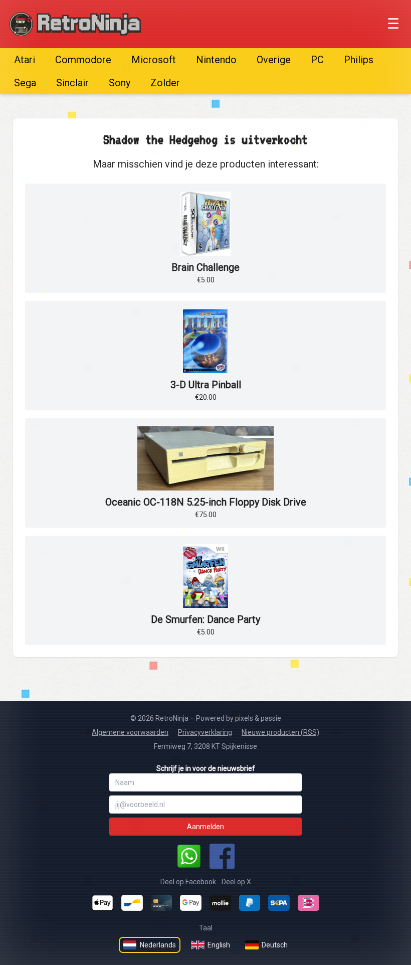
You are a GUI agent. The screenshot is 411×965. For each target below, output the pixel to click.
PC (317, 60)
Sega (25, 83)
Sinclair (72, 83)
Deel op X (236, 882)
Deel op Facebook (188, 882)
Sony (119, 83)
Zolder (165, 83)
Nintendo (216, 60)
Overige (274, 60)
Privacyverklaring (205, 732)
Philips (358, 60)
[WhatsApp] (188, 856)
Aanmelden (205, 827)
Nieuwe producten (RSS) (280, 732)
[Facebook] (222, 856)
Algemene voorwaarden (130, 732)
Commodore (83, 60)
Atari (24, 60)
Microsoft (153, 60)
